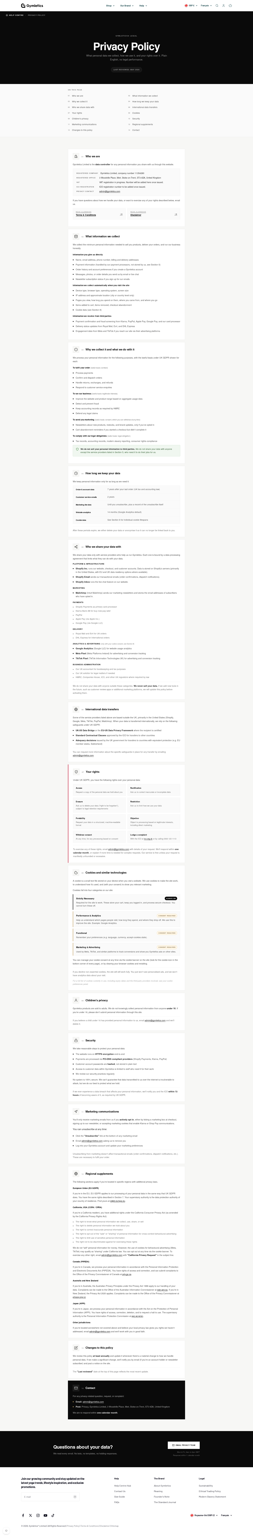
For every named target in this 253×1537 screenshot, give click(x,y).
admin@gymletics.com (109, 191)
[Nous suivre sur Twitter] (31, 1515)
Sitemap (115, 1526)
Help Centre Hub (122, 1485)
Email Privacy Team (185, 1445)
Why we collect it (77, 101)
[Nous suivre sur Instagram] (38, 1515)
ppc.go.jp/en (137, 1316)
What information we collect (143, 95)
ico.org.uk (148, 838)
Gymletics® (34, 1526)
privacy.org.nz (79, 1296)
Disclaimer (105, 1526)
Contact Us (119, 1491)
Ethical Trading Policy (210, 1491)
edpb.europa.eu (117, 1200)
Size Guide (119, 1496)
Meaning (158, 1491)
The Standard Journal (165, 1502)
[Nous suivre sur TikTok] (53, 1515)
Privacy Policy (73, 1526)
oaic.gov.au (162, 1289)
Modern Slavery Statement (212, 1496)
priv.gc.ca (126, 1274)
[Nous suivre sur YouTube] (45, 1515)
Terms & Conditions (90, 1526)
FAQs (116, 1502)
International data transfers (142, 107)
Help (141, 5)
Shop (109, 5)
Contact (134, 129)
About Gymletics (162, 1485)
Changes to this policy (80, 129)
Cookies (134, 112)
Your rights (75, 112)
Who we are (75, 95)
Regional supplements (140, 124)
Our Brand (125, 5)
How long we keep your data (143, 101)
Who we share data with (81, 107)
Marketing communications (82, 124)
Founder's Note (162, 1496)
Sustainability (206, 1485)
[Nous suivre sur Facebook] (23, 1515)
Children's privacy (78, 118)
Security (134, 118)
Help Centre (16, 15)
